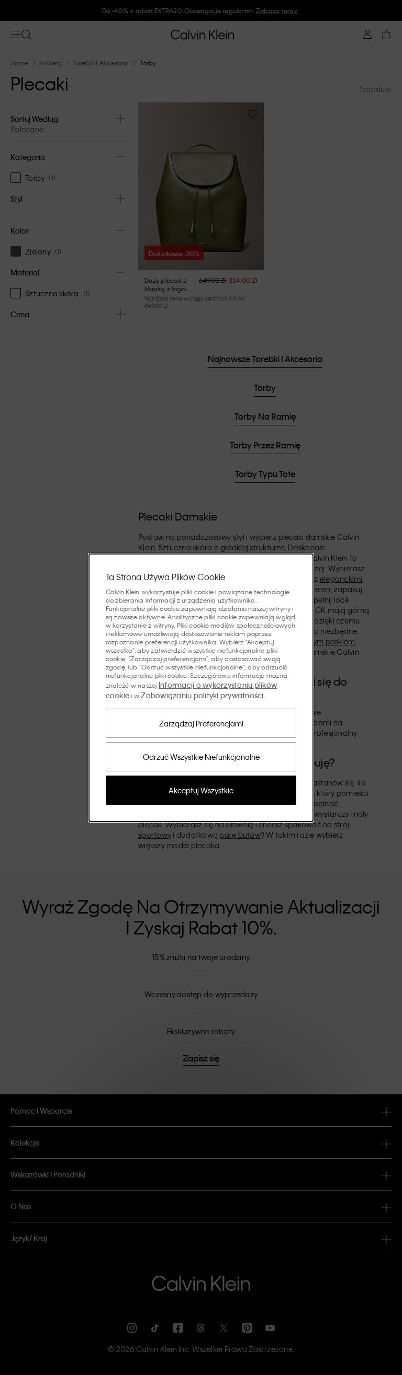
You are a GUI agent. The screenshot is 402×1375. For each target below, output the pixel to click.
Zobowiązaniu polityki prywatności (202, 695)
